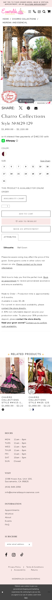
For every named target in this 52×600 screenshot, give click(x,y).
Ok (49, 592)
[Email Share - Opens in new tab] (36, 108)
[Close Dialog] (2, 592)
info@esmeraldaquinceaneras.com (22, 492)
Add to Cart (26, 213)
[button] (29, 11)
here (25, 598)
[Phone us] (34, 11)
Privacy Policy (14, 567)
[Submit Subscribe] (29, 544)
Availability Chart (14, 198)
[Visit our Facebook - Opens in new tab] (6, 555)
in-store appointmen (35, 4)
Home (6, 19)
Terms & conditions (35, 567)
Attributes (10, 237)
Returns (34, 570)
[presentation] (12, 375)
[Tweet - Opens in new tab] (21, 108)
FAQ (7, 525)
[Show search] (44, 11)
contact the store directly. (14, 308)
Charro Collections (24, 19)
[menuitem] (29, 11)
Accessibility (20, 570)
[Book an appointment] (39, 11)
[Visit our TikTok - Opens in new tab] (21, 555)
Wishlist (9, 514)
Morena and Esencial (15, 23)
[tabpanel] (26, 65)
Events (8, 521)
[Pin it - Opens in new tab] (28, 108)
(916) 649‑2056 (13, 487)
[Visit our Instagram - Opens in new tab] (14, 555)
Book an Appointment (26, 229)
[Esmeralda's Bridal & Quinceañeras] (14, 11)
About (8, 518)
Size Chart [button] (45, 161)
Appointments (12, 510)
